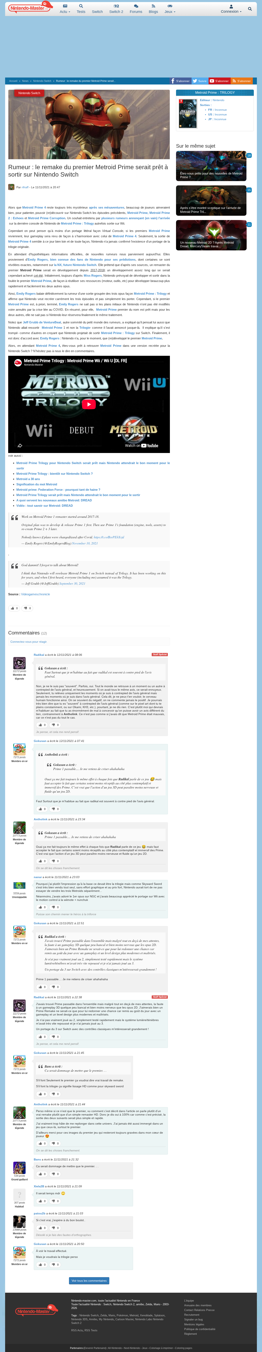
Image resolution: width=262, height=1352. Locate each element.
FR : (211, 109)
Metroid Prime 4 (34, 207)
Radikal (39, 654)
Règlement (190, 1333)
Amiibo (93, 1319)
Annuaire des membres (198, 1305)
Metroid (134, 1315)
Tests (81, 12)
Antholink (40, 819)
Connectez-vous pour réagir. (28, 641)
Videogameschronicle (35, 594)
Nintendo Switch (42, 81)
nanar (38, 877)
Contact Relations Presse (199, 1310)
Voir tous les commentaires (89, 1280)
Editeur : (206, 100)
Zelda (103, 1315)
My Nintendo (106, 1319)
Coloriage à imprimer (161, 1348)
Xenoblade (146, 1315)
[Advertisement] (131, 46)
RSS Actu (77, 1330)
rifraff (25, 187)
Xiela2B (39, 1186)
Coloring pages (183, 1348)
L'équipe (189, 1300)
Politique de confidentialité (199, 1329)
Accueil (13, 81)
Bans (37, 1159)
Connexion (230, 11)
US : (211, 114)
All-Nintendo (115, 1348)
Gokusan (40, 741)
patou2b (39, 1213)
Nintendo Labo (143, 1319)
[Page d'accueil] (36, 1310)
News (25, 81)
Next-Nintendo (132, 1348)
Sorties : (206, 105)
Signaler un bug (193, 1319)
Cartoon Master (124, 1319)
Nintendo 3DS (79, 1319)
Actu (64, 12)
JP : (210, 119)
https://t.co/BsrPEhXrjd (109, 537)
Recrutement (191, 1314)
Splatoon (159, 1315)
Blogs (153, 12)
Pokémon (122, 1315)
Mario (111, 1315)
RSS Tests (91, 1330)
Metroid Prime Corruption (46, 218)
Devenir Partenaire (94, 1348)
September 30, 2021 (72, 583)
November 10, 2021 (85, 543)
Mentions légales (194, 1324)
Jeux (169, 12)
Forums (136, 12)
